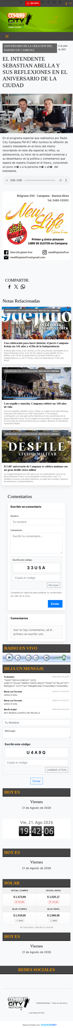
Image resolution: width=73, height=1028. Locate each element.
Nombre (15, 516)
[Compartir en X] (16, 287)
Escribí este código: (22, 560)
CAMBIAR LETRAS (57, 769)
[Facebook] (49, 3)
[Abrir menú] (7, 36)
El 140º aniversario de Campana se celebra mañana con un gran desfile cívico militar (36, 468)
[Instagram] (55, 3)
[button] (22, 3)
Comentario (16, 530)
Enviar (55, 604)
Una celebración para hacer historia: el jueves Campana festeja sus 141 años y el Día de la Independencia (36, 345)
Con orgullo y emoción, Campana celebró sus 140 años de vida (35, 405)
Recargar (54, 585)
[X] (43, 3)
